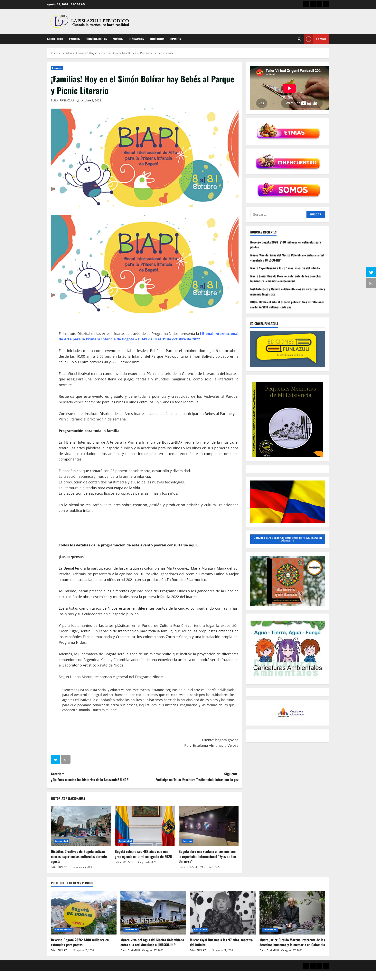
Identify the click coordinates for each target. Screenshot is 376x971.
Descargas (136, 38)
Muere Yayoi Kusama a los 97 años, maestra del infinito (285, 268)
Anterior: (89, 776)
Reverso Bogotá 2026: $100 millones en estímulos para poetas (80, 942)
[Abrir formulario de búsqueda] (299, 39)
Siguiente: (197, 776)
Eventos (74, 38)
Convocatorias (96, 38)
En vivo (321, 38)
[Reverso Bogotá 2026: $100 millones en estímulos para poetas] (84, 913)
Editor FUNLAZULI (62, 100)
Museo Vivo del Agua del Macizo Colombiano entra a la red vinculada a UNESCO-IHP (152, 942)
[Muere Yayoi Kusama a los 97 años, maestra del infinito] (223, 913)
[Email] (66, 760)
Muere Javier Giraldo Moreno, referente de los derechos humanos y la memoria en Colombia (286, 279)
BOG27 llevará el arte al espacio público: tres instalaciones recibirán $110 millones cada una (287, 304)
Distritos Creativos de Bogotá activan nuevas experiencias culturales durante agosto (79, 856)
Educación (157, 38)
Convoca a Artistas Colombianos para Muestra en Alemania (288, 539)
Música (118, 38)
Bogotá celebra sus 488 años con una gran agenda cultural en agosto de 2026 (143, 854)
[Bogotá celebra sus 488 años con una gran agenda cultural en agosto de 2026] (145, 826)
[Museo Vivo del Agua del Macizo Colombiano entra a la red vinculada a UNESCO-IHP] (153, 913)
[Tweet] (56, 760)
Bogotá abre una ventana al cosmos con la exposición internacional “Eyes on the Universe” (207, 856)
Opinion (175, 38)
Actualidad (55, 38)
